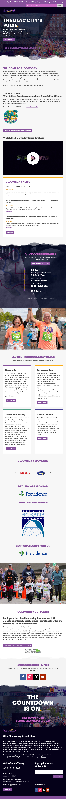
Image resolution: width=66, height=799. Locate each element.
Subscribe (57, 777)
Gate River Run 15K (32, 107)
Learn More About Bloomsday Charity (18, 645)
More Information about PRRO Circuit (18, 131)
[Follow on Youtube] (43, 677)
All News (10, 232)
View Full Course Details (40, 263)
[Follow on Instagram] (30, 677)
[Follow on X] (36, 677)
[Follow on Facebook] (23, 677)
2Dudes (43, 757)
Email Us (7, 789)
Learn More (11, 400)
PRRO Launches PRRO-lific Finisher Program (20, 187)
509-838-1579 (12, 768)
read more (9, 196)
